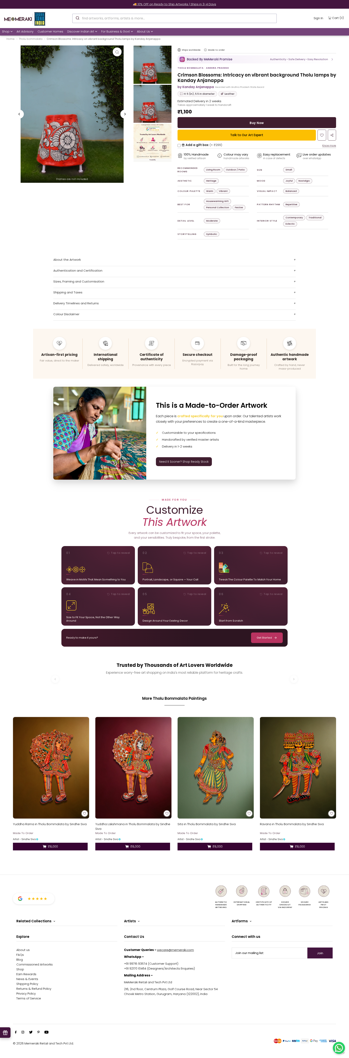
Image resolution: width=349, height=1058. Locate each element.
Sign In (318, 18)
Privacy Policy (26, 993)
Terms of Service (28, 998)
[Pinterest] (38, 1032)
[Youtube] (46, 1032)
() (338, 18)
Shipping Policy (27, 984)
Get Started (264, 637)
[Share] (332, 135)
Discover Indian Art (80, 31)
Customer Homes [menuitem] (50, 31)
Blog (19, 959)
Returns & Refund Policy (33, 989)
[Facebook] (16, 1032)
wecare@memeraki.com (175, 950)
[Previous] (19, 114)
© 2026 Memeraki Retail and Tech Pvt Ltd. (43, 1043)
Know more (329, 145)
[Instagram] (22, 1032)
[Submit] (77, 17)
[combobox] (174, 18)
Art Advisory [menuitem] (25, 31)
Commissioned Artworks (34, 964)
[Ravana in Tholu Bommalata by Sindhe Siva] (298, 767)
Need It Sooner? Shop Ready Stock (184, 462)
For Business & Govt (115, 31)
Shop (5, 31)
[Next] (124, 114)
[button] (257, 59)
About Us (143, 31)
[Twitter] (31, 1032)
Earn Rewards (26, 974)
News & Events (27, 979)
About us (23, 950)
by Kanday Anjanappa (196, 87)
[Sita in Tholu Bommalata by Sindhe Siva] (216, 767)
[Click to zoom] (117, 51)
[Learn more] (205, 49)
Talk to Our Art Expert (246, 135)
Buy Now (257, 123)
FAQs (20, 955)
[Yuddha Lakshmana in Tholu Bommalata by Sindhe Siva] (133, 767)
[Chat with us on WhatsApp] (339, 1048)
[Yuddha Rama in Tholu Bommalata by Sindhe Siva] (51, 767)
